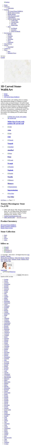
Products (6, 9)
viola (9, 130)
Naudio (10, 177)
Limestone (10, 42)
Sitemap (8, 256)
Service (6, 45)
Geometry (13, 30)
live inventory (8, 33)
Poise (9, 157)
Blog (9, 51)
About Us (6, 6)
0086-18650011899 (9, 217)
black (5, 235)
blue (5, 237)
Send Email (4, 270)
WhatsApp (12, 271)
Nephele (10, 170)
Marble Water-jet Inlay (14, 13)
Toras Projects (8, 44)
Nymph (10, 163)
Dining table (14, 25)
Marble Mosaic (12, 14)
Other (9, 26)
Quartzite (10, 36)
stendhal (11, 150)
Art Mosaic (14, 28)
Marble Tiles (7, 261)
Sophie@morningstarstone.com (12, 216)
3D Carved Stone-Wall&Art (15, 11)
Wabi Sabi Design (20, 258)
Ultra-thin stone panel (13, 16)
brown (6, 238)
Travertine (10, 39)
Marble (9, 34)
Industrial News (12, 53)
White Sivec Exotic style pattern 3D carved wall (16, 122)
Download (10, 47)
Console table (14, 22)
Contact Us (7, 48)
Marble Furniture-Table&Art (8, 226)
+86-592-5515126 (21, 217)
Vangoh (10, 143)
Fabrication (11, 8)
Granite (10, 37)
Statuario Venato (16, 259)
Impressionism (13, 190)
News (5, 50)
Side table (13, 23)
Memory (11, 183)
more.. (6, 240)
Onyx (9, 40)
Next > (5, 200)
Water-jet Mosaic (15, 31)
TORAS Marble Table (14, 19)
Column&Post (11, 17)
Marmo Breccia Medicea (7, 258)
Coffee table (14, 20)
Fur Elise (11, 197)
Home (5, 5)
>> (8, 200)
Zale (9, 137)
